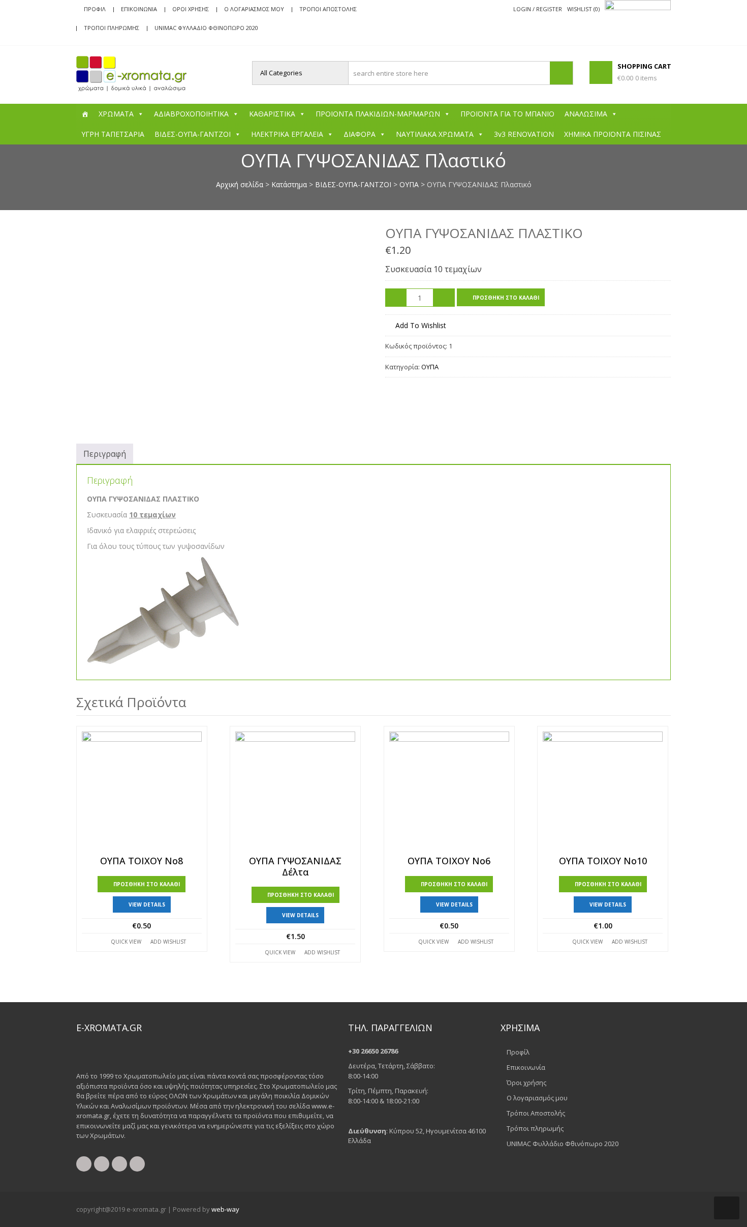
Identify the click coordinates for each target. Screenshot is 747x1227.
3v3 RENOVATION (524, 134)
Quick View (126, 941)
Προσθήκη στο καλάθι (506, 297)
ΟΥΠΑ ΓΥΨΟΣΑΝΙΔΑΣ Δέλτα (295, 867)
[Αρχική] (85, 114)
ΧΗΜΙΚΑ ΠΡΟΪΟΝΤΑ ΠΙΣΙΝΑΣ (612, 134)
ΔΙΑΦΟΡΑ (360, 134)
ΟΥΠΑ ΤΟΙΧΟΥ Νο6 (449, 861)
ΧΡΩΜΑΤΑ (116, 114)
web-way (225, 1209)
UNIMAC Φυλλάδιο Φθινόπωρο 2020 (206, 28)
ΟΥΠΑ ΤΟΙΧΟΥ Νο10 (603, 861)
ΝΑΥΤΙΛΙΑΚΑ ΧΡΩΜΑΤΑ (435, 134)
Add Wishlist (168, 941)
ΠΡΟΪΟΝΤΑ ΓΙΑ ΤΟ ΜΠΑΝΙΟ (507, 114)
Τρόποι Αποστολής (328, 9)
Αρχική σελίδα (239, 184)
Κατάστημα (289, 184)
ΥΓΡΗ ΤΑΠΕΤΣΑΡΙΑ (112, 134)
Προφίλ (95, 9)
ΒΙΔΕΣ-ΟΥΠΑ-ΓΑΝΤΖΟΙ (192, 134)
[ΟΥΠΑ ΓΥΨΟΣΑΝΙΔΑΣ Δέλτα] (295, 792)
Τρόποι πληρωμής (111, 28)
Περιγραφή (104, 453)
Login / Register (537, 9)
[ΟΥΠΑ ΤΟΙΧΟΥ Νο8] (142, 792)
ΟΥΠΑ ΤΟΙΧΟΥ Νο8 (141, 861)
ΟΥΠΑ (409, 184)
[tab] (104, 454)
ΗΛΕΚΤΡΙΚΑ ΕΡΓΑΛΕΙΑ (287, 134)
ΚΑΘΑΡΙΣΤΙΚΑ (272, 114)
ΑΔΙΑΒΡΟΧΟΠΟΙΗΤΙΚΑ (191, 114)
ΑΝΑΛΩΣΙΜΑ (586, 114)
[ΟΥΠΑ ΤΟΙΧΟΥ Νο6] (449, 792)
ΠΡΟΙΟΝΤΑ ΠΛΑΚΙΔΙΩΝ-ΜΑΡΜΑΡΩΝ (378, 114)
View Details (147, 904)
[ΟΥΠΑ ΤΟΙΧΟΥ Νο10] (603, 792)
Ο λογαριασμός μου (254, 9)
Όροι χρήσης (190, 9)
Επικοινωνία (139, 9)
